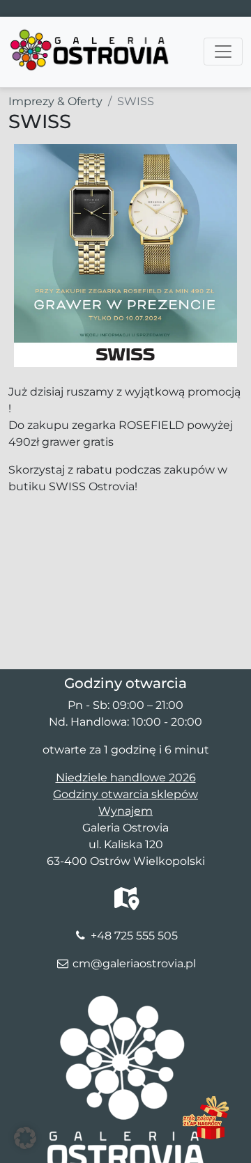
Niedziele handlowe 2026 (126, 777)
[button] (25, 1138)
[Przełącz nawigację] (223, 51)
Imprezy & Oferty (55, 101)
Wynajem (125, 811)
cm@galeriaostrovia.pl (134, 963)
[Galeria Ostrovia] (90, 34)
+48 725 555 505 (134, 935)
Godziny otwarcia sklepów (125, 794)
